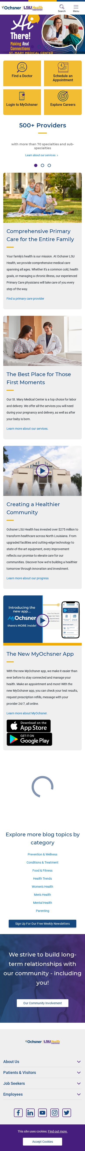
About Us (11, 1061)
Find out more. (58, 1131)
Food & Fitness (42, 870)
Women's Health (42, 886)
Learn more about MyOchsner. (27, 713)
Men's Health (42, 894)
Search (62, 11)
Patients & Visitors (19, 1072)
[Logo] (22, 8)
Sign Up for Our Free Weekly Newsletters (42, 923)
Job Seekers (14, 1083)
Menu (76, 11)
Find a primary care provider (25, 298)
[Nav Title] (18, 1113)
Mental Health (42, 902)
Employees (13, 1094)
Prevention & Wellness (42, 854)
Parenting (42, 911)
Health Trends (42, 878)
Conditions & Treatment (42, 862)
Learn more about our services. (27, 428)
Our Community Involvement (42, 1003)
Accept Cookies (42, 1141)
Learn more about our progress (28, 578)
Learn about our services (40, 155)
